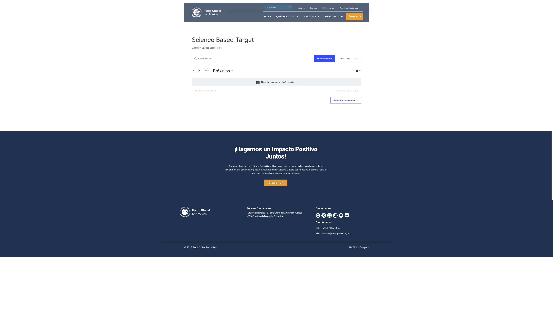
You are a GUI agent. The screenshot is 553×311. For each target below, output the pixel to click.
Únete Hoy (355, 16)
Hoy (207, 70)
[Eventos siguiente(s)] (199, 70)
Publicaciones (328, 8)
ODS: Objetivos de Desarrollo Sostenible (265, 216)
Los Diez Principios (256, 212)
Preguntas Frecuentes (349, 8)
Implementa (332, 16)
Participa (310, 16)
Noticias (301, 8)
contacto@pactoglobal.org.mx (336, 233)
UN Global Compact (359, 247)
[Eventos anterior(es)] (193, 70)
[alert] (276, 82)
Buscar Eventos (324, 58)
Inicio (267, 16)
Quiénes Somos (285, 16)
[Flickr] (346, 215)
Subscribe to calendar (344, 100)
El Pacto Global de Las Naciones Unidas (284, 212)
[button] (357, 70)
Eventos (313, 8)
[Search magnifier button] (290, 7)
